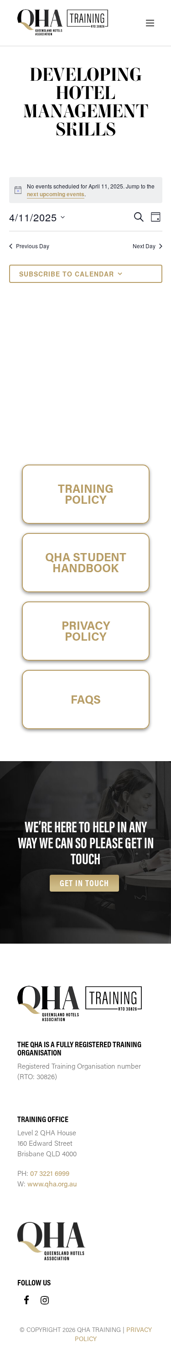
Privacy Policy (86, 631)
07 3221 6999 (49, 1173)
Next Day (144, 246)
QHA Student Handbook (85, 562)
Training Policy (86, 494)
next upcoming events (55, 194)
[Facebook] (26, 1300)
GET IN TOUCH (84, 882)
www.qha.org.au (52, 1183)
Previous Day (32, 246)
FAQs (86, 699)
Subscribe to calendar (66, 274)
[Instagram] (45, 1300)
